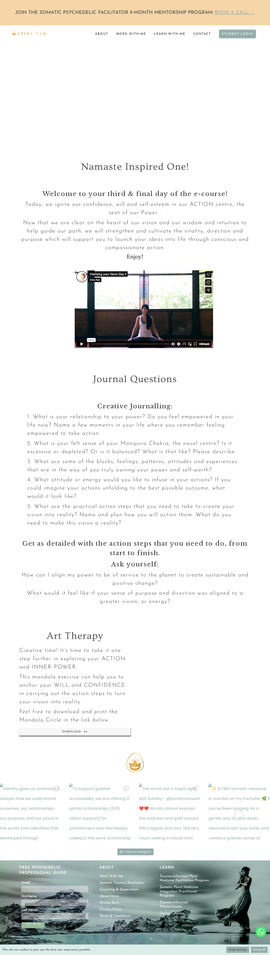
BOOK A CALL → (235, 12)
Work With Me (111, 876)
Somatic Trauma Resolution (122, 883)
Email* (25, 882)
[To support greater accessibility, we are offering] (100, 814)
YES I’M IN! (33, 924)
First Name (29, 896)
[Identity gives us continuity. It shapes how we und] (31, 814)
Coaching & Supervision (119, 889)
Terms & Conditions (115, 916)
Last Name (29, 910)
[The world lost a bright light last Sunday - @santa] (170, 814)
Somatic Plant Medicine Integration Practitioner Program (179, 891)
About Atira (109, 896)
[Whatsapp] (261, 932)
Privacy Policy (111, 909)
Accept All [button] (259, 949)
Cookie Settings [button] (238, 949)
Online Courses (172, 913)
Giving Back (109, 903)
